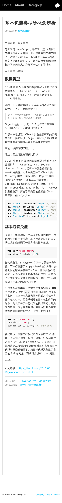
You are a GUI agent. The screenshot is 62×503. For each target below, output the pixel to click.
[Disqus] (31, 432)
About (19, 5)
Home (6, 5)
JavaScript (23, 30)
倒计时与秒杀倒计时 (24, 384)
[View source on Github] (55, 5)
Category (35, 5)
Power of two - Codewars (28, 380)
